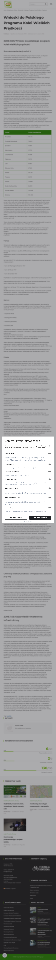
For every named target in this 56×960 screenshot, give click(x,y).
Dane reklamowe (9, 464)
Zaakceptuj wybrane (15, 517)
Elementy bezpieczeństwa (12, 497)
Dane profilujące (9, 508)
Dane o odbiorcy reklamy (12, 471)
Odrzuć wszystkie (28, 521)
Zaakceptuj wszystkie (40, 517)
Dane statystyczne (10, 453)
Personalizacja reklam (11, 479)
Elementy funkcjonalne (11, 488)
